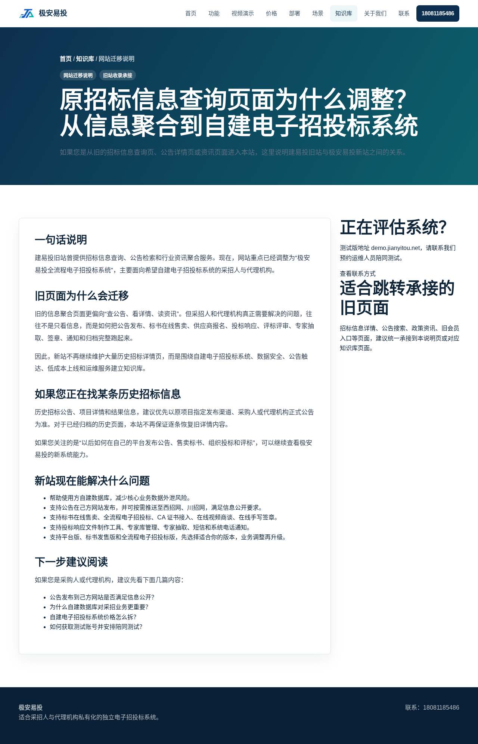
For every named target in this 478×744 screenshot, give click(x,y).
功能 (214, 13)
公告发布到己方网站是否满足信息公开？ (103, 597)
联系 (404, 13)
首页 (190, 13)
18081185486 (438, 13)
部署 (294, 13)
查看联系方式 (358, 274)
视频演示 (243, 13)
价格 (271, 13)
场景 (317, 13)
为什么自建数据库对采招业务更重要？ (100, 607)
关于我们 (375, 13)
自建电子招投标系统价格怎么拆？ (94, 617)
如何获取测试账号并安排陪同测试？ (97, 627)
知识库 (343, 13)
